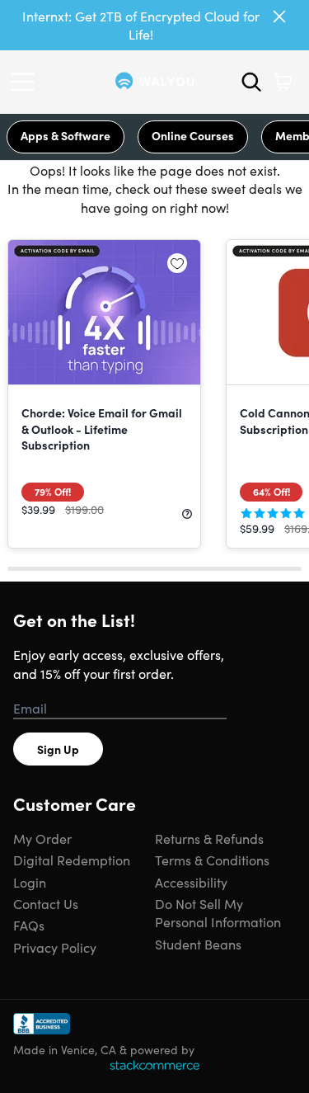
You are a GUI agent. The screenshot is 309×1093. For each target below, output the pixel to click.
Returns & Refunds (209, 838)
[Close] (279, 16)
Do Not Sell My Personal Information (218, 912)
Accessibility (191, 882)
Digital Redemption (71, 859)
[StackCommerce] (154, 1065)
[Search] (251, 81)
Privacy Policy (54, 947)
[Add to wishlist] (177, 263)
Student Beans (198, 944)
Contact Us (45, 903)
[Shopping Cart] (282, 81)
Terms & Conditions (212, 859)
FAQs (28, 925)
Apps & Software (65, 135)
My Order (42, 838)
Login (29, 882)
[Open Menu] (26, 81)
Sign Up (58, 749)
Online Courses (193, 135)
